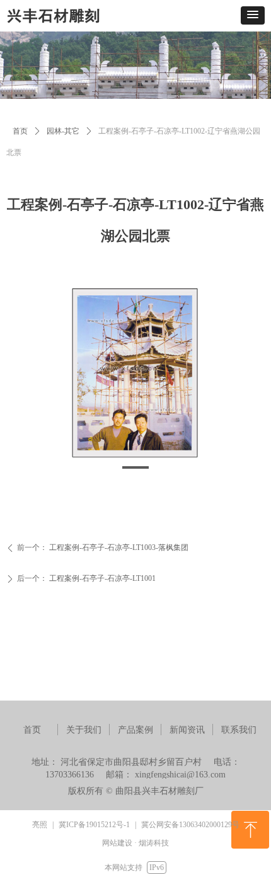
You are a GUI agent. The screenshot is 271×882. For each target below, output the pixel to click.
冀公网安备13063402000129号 (190, 824)
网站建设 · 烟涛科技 (135, 843)
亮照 (39, 824)
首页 (20, 131)
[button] (253, 15)
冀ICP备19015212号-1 (94, 824)
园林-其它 (63, 131)
